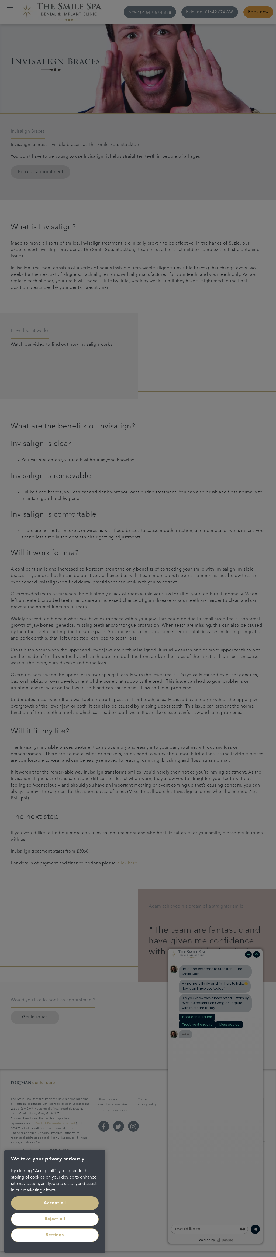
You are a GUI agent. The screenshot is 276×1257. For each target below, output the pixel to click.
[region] (54, 1201)
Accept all (55, 1203)
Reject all (55, 1219)
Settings (55, 1235)
